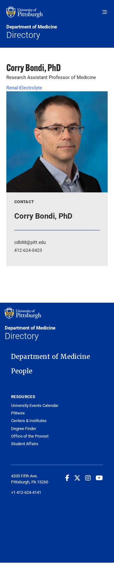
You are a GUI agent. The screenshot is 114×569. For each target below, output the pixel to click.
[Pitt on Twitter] (77, 478)
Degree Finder (23, 428)
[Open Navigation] (104, 12)
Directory (31, 32)
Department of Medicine (50, 357)
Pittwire (18, 413)
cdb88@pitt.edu (30, 242)
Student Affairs (24, 443)
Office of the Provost (29, 436)
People (21, 371)
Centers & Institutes (29, 420)
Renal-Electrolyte (24, 87)
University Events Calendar (34, 405)
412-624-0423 (28, 250)
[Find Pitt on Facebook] (67, 478)
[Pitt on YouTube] (99, 478)
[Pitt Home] (57, 15)
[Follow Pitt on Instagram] (88, 478)
